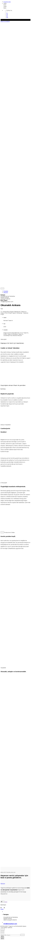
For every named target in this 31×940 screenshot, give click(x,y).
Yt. (7, 16)
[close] (2, 262)
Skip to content (5, 21)
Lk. (7, 14)
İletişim (3, 883)
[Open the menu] (1, 24)
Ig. (7, 13)
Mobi (2, 909)
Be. (7, 17)
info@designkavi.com (10, 923)
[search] (22, 935)
